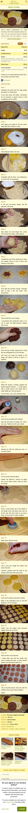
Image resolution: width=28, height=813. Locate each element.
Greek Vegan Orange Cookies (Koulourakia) (20, 748)
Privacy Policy (9, 802)
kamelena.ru (10, 726)
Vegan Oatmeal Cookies (6, 747)
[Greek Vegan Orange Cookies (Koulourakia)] (21, 742)
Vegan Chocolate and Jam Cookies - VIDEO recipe (7, 763)
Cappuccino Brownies (18, 762)
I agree (22, 809)
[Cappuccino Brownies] (21, 756)
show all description (14, 39)
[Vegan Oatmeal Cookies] (7, 742)
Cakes (17, 729)
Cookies (11, 729)
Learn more (5, 809)
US (25, 43)
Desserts (22, 729)
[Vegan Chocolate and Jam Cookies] (7, 756)
